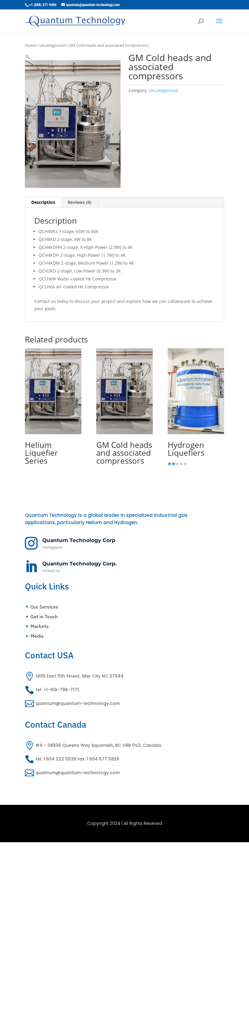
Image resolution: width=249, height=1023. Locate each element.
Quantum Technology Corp (78, 540)
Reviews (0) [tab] (79, 202)
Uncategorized (52, 45)
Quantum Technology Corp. (79, 564)
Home (30, 45)
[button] (27, 57)
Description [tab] (43, 202)
